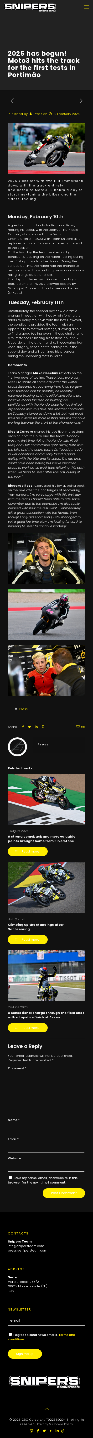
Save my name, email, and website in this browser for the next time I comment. (43, 1180)
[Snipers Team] (30, 7)
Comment (17, 1068)
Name (14, 1120)
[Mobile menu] (87, 7)
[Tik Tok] (62, 1430)
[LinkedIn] (57, 1430)
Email (13, 1139)
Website (14, 1158)
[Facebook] (37, 1430)
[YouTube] (50, 1430)
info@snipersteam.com (26, 1246)
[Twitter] (44, 1430)
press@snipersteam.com (27, 1250)
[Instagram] (31, 1430)
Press (38, 114)
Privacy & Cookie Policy (55, 1424)
